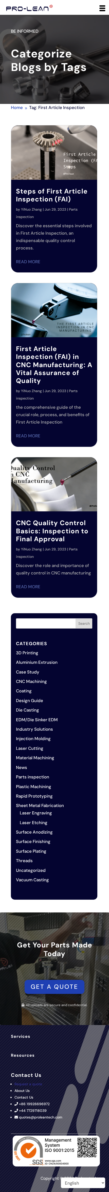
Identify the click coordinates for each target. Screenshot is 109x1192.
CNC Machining (31, 681)
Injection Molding (33, 738)
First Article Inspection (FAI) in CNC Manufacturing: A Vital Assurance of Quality (54, 364)
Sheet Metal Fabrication (40, 805)
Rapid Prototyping (34, 796)
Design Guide (29, 700)
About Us (22, 1090)
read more (28, 261)
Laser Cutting (29, 748)
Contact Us (23, 1097)
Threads (24, 860)
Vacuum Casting (32, 880)
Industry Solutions (34, 729)
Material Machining (35, 758)
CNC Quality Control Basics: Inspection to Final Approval (52, 531)
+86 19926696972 (34, 1104)
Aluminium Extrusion (37, 662)
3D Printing (27, 653)
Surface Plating (31, 851)
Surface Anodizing (34, 832)
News (21, 767)
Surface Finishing (33, 841)
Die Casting (27, 710)
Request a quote (28, 1084)
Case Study (27, 672)
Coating (24, 691)
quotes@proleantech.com (40, 1117)
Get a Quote (54, 987)
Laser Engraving (36, 813)
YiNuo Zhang (31, 209)
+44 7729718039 (33, 1110)
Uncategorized (31, 870)
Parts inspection (32, 777)
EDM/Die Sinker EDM (37, 720)
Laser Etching (33, 822)
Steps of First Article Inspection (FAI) (52, 195)
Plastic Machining (33, 786)
